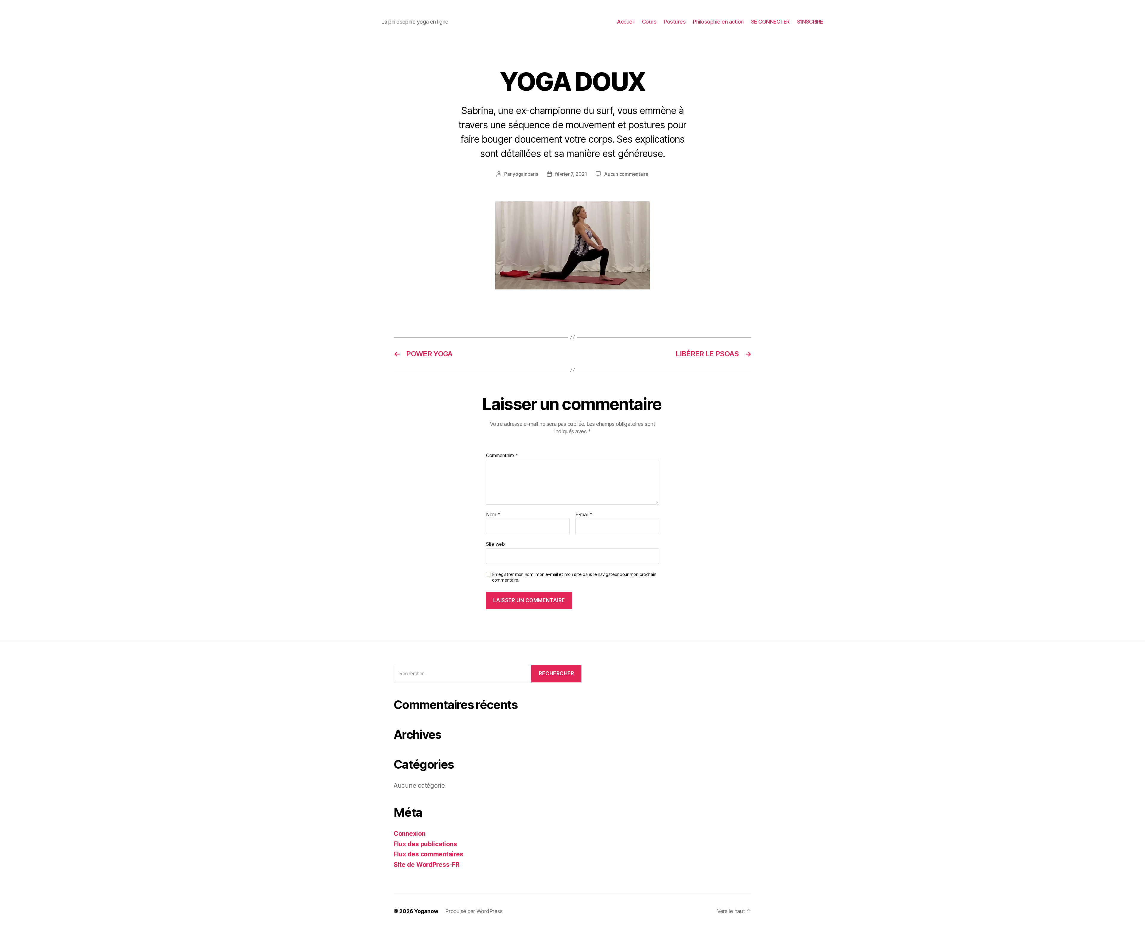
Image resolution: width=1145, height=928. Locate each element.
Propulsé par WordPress (473, 911)
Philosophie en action (718, 22)
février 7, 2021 (571, 174)
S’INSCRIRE (810, 22)
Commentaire (502, 455)
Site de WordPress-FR (426, 864)
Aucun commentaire (626, 174)
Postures (675, 22)
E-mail (583, 514)
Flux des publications (425, 844)
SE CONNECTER (770, 22)
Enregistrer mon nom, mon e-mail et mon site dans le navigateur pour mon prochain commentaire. (574, 577)
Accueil (626, 22)
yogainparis (525, 174)
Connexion (409, 833)
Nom (493, 514)
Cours (649, 22)
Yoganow (426, 911)
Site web (495, 544)
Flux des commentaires (428, 854)
